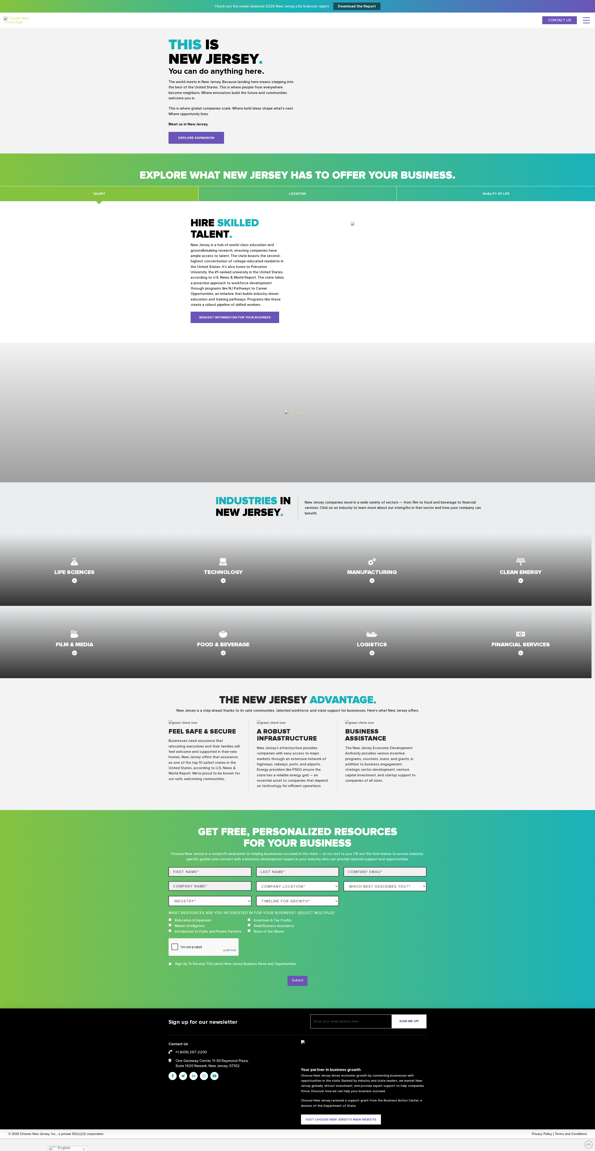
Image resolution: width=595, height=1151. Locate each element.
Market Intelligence (190, 926)
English (63, 1148)
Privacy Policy (542, 1134)
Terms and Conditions (571, 1134)
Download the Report (357, 6)
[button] (586, 20)
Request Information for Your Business (235, 317)
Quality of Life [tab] (496, 194)
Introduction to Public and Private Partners (208, 931)
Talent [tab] (99, 194)
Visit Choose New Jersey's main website (341, 1119)
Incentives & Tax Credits (273, 920)
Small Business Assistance (274, 926)
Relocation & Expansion (193, 920)
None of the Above (269, 931)
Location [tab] (297, 194)
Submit (297, 980)
